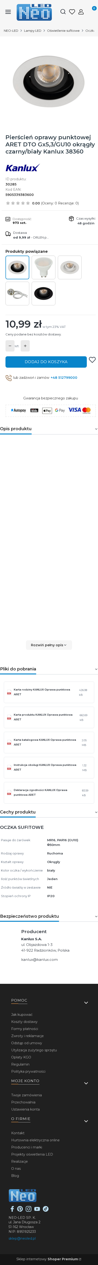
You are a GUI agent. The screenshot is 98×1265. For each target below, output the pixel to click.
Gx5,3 (35, 571)
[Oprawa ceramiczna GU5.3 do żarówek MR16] (17, 293)
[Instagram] (28, 1210)
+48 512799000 (64, 377)
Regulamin (20, 1064)
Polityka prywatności (28, 1071)
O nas (16, 1168)
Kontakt (17, 1133)
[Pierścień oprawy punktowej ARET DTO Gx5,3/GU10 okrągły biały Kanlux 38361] (69, 267)
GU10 (48, 571)
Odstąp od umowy (26, 1043)
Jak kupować (22, 1014)
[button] (49, 645)
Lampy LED (32, 30)
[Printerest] (20, 1210)
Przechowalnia (23, 1102)
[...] (49, 81)
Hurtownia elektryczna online (35, 1140)
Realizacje (19, 1161)
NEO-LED (11, 30)
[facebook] (12, 1210)
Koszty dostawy (24, 1022)
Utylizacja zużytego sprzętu (34, 1050)
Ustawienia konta (25, 1109)
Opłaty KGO (21, 1057)
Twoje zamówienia (26, 1095)
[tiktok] (46, 1210)
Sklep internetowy (47, 1259)
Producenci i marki (26, 1147)
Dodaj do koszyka (46, 362)
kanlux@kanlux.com (39, 959)
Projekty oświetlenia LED (32, 1154)
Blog (15, 1176)
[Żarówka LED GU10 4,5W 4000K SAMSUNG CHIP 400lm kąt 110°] (43, 267)
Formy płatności (24, 1029)
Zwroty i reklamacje (27, 1036)
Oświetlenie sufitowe (63, 30)
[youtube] (37, 1210)
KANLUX (49, 450)
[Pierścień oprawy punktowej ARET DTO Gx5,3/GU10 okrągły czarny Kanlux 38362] (43, 293)
